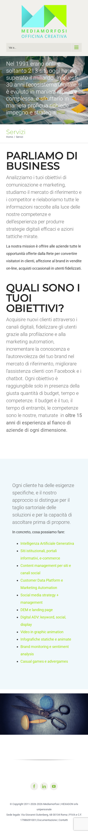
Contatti (63, 820)
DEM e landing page (36, 610)
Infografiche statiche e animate (45, 639)
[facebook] (34, 786)
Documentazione (47, 820)
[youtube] (54, 786)
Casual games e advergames (44, 661)
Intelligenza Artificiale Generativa (47, 543)
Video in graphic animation (41, 632)
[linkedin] (44, 786)
